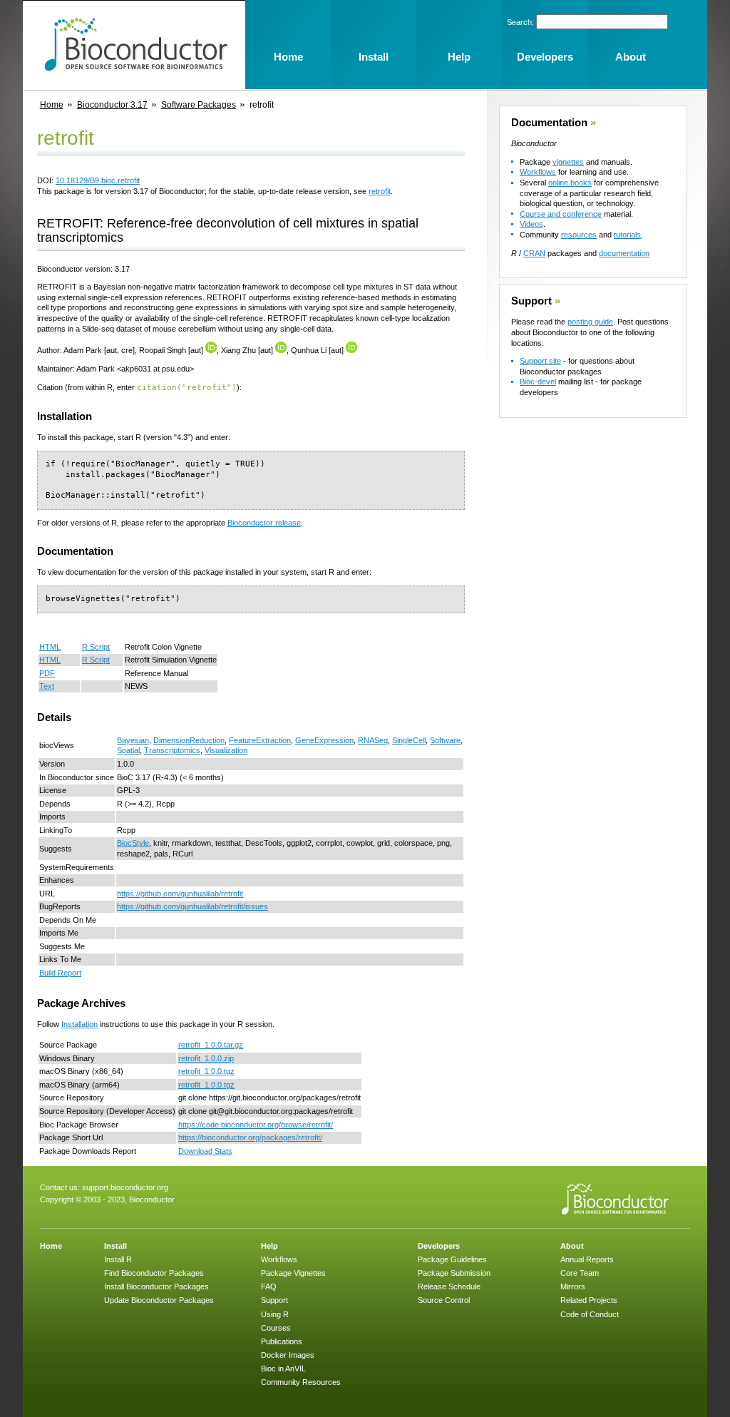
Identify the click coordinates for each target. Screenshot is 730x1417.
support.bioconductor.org (125, 1187)
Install (115, 1246)
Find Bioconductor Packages (154, 1273)
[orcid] (211, 350)
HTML (50, 647)
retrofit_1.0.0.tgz (206, 1071)
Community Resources (301, 1382)
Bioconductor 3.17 (112, 105)
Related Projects (588, 1300)
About (572, 1246)
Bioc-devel (538, 381)
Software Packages (198, 105)
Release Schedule (449, 1286)
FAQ (269, 1286)
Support (531, 301)
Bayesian (133, 740)
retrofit (380, 191)
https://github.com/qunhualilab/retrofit (180, 893)
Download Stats (205, 1151)
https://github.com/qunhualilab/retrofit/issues (192, 906)
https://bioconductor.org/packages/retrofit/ (250, 1137)
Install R (118, 1259)
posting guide (590, 321)
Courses (276, 1328)
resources (579, 234)
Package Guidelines (452, 1259)
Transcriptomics (172, 750)
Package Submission (454, 1273)
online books (570, 182)
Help (269, 1246)
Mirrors (572, 1286)
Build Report (60, 972)
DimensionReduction (189, 740)
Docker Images (287, 1355)
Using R (275, 1314)
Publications (281, 1341)
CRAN (534, 253)
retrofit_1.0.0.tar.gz (210, 1044)
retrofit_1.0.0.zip (206, 1058)
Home (51, 105)
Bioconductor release (264, 522)
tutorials (627, 234)
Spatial (128, 750)
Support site (540, 361)
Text (46, 686)
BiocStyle (133, 843)
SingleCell (409, 740)
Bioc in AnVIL (283, 1368)
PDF (47, 673)
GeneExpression (324, 740)
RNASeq (373, 740)
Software (445, 740)
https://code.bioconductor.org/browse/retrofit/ (255, 1124)
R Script (96, 647)
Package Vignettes (293, 1273)
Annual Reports (587, 1259)
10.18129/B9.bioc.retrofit (98, 180)
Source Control (444, 1300)
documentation (624, 253)
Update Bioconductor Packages (159, 1300)
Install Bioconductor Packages (156, 1286)
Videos (531, 224)
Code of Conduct (589, 1314)
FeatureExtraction (260, 740)
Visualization (226, 750)
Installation (79, 1024)
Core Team (579, 1273)
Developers (439, 1246)
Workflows (538, 172)
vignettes (568, 162)
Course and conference (561, 214)
